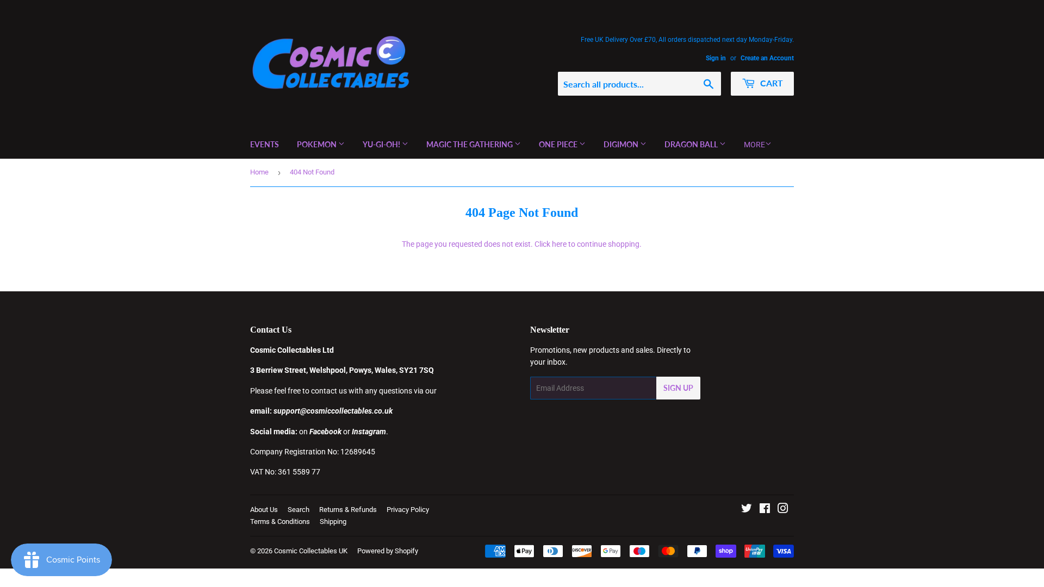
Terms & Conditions (280, 521)
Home (259, 172)
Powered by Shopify (387, 551)
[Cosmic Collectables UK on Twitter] (746, 509)
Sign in (716, 58)
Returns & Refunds (348, 509)
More (754, 144)
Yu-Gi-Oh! (382, 144)
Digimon (622, 144)
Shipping (333, 521)
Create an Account (767, 58)
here (559, 244)
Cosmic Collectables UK (310, 551)
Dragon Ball (691, 144)
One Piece (559, 144)
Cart (770, 83)
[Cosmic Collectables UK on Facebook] (764, 509)
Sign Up (678, 387)
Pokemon (317, 144)
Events (264, 144)
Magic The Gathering (470, 144)
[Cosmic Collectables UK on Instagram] (783, 509)
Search (298, 509)
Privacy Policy (408, 509)
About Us (264, 509)
